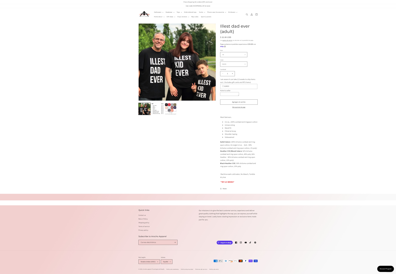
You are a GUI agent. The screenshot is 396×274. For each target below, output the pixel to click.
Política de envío (214, 269)
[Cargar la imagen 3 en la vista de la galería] (171, 109)
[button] (158, 12)
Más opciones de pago (238, 107)
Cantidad (223, 69)
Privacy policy (143, 230)
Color (221, 60)
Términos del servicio (201, 269)
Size (221, 50)
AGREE (226, 86)
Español (165, 262)
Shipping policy (143, 223)
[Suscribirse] (175, 242)
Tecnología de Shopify (158, 269)
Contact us (142, 215)
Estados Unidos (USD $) (148, 262)
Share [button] (225, 188)
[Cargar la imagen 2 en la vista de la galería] (157, 109)
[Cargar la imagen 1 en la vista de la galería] (144, 109)
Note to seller (225, 90)
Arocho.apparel (147, 269)
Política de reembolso (172, 269)
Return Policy (143, 219)
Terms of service (144, 226)
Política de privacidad (187, 269)
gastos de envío (227, 40)
